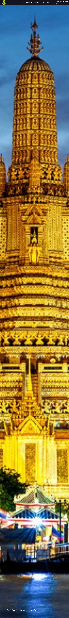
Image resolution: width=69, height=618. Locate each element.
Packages (43, 2)
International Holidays (30, 2)
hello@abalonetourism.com (63, 1)
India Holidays (37, 2)
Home (23, 2)
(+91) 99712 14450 (61, 3)
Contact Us (48, 2)
